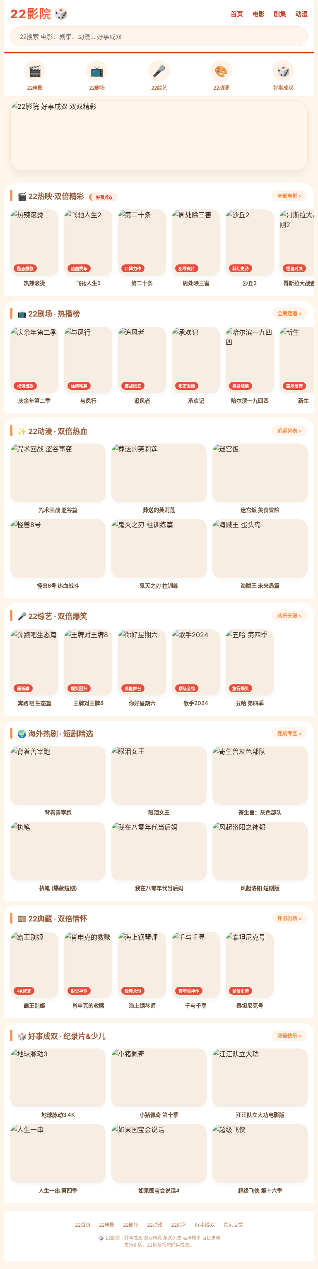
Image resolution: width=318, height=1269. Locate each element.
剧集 (280, 14)
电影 (258, 14)
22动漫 (155, 1225)
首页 (237, 14)
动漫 (301, 14)
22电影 (107, 1225)
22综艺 (179, 1225)
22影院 (31, 14)
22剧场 (131, 1225)
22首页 (83, 1225)
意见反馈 (233, 1225)
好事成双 (205, 1225)
